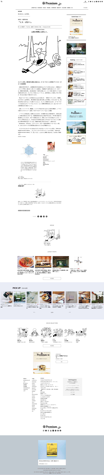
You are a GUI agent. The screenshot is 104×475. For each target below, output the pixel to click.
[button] (34, 312)
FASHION (40, 7)
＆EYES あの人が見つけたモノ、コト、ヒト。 (49, 381)
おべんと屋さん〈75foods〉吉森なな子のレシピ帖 (49, 408)
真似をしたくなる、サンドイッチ (46, 384)
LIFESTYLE (34, 7)
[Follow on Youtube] (94, 2)
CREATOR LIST (85, 2)
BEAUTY (59, 7)
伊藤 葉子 (26, 185)
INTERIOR (53, 7)
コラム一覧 (42, 418)
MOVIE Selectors (52, 323)
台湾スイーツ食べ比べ (44, 401)
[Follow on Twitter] (91, 2)
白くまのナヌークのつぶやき (45, 410)
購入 (62, 361)
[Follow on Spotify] (98, 2)
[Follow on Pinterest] (100, 2)
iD (72, 7)
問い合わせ (25, 383)
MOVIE (24, 13)
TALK (33, 402)
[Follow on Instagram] (89, 2)
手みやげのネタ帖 (43, 403)
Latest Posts (52, 251)
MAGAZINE (34, 403)
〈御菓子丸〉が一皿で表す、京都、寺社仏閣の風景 (49, 390)
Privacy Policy (54, 473)
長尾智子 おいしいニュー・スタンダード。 (48, 404)
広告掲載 (25, 386)
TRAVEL (48, 7)
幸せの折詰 (42, 392)
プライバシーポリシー (76, 389)
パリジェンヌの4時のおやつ (45, 395)
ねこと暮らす (43, 413)
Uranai (34, 400)
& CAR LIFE (42, 415)
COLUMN (64, 7)
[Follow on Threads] (92, 2)
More (52, 278)
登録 (72, 392)
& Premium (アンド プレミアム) (52, 3)
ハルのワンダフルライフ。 (45, 383)
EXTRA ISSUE (33, 406)
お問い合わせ (59, 473)
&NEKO (69, 7)
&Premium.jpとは (26, 381)
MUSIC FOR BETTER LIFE (46, 417)
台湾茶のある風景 (43, 398)
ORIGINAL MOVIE (34, 409)
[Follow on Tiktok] (96, 2)
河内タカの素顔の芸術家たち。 (46, 412)
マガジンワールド (45, 473)
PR (32, 411)
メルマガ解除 (72, 394)
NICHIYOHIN (35, 394)
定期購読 (25, 384)
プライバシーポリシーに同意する (73, 387)
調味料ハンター (43, 393)
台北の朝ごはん (43, 400)
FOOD (44, 7)
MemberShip (26, 388)
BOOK (33, 399)
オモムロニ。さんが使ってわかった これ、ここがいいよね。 (49, 387)
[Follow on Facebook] (102, 2)
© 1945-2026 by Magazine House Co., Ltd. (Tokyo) (51, 470)
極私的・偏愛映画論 (26, 210)
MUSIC (33, 396)
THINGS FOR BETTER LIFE (46, 380)
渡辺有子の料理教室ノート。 (45, 406)
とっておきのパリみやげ (45, 396)
